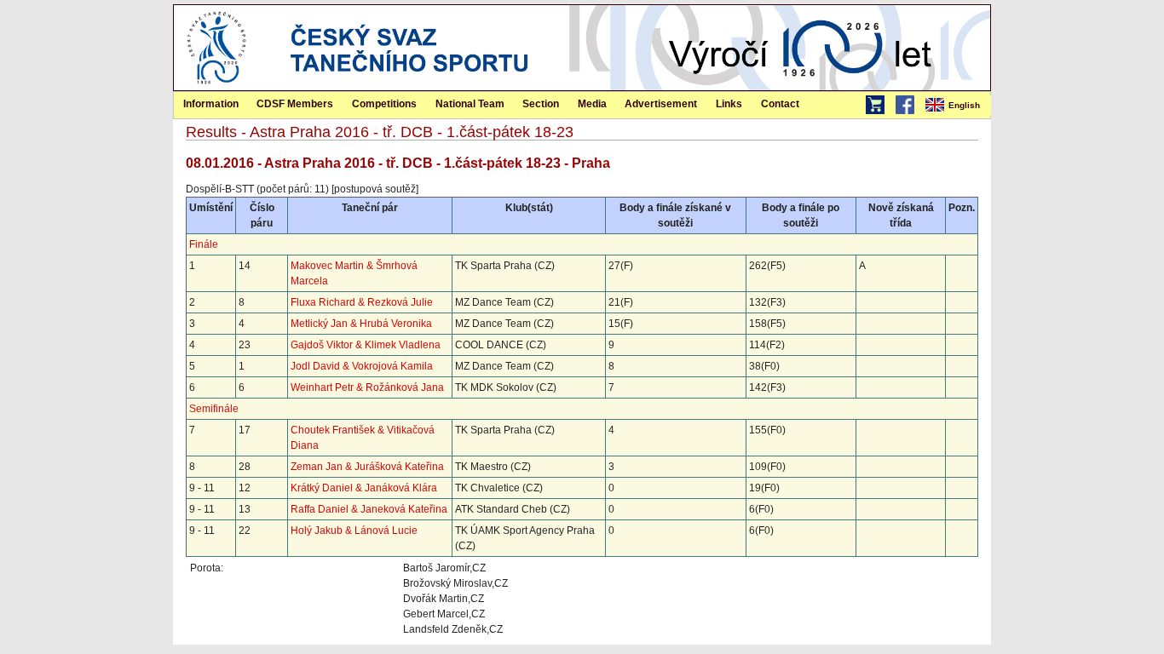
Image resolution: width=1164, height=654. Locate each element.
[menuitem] (957, 105)
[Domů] (216, 87)
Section (540, 104)
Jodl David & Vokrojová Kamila (362, 366)
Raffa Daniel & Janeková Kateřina (369, 509)
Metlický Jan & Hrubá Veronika (361, 324)
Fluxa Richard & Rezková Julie (362, 302)
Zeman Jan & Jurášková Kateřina (367, 467)
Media (592, 104)
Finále (203, 244)
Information (211, 104)
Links (729, 104)
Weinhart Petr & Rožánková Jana (367, 387)
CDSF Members (294, 104)
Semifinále (214, 409)
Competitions (384, 104)
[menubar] (957, 105)
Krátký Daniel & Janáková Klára (364, 488)
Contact (780, 104)
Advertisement (661, 104)
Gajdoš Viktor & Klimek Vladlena (366, 345)
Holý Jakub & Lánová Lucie (354, 530)
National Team (469, 104)
